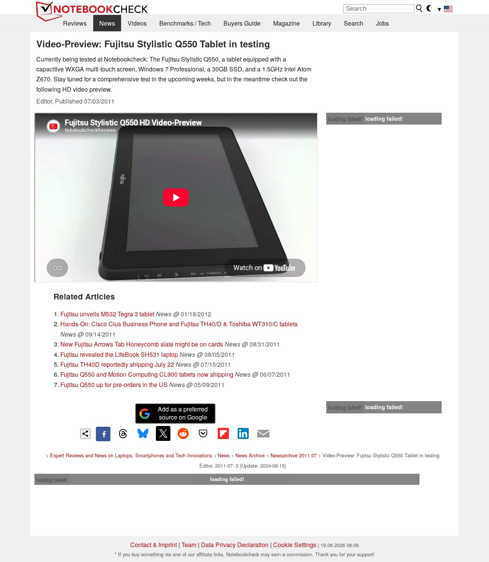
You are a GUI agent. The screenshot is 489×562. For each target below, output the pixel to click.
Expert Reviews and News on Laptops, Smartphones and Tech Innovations (131, 455)
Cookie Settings (294, 544)
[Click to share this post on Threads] (123, 434)
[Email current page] (263, 434)
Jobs (382, 23)
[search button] (419, 8)
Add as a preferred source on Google (183, 413)
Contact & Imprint (153, 544)
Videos (137, 23)
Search (353, 23)
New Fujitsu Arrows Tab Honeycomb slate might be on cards (141, 344)
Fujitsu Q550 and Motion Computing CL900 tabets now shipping (146, 374)
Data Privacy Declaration (235, 544)
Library (322, 23)
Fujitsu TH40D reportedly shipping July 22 (117, 364)
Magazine (286, 23)
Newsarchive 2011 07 (293, 455)
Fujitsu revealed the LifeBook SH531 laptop (119, 354)
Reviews (75, 23)
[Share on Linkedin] (243, 433)
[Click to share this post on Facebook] (103, 434)
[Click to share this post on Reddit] (183, 433)
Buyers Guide (242, 23)
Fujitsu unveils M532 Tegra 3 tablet (107, 313)
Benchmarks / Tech (185, 23)
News (107, 23)
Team (188, 544)
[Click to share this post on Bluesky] (143, 434)
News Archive (250, 455)
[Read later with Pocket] (203, 433)
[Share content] (85, 434)
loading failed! (345, 119)
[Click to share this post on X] (163, 433)
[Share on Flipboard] (223, 433)
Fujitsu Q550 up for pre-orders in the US (114, 384)
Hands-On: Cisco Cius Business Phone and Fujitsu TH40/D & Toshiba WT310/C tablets (179, 323)
